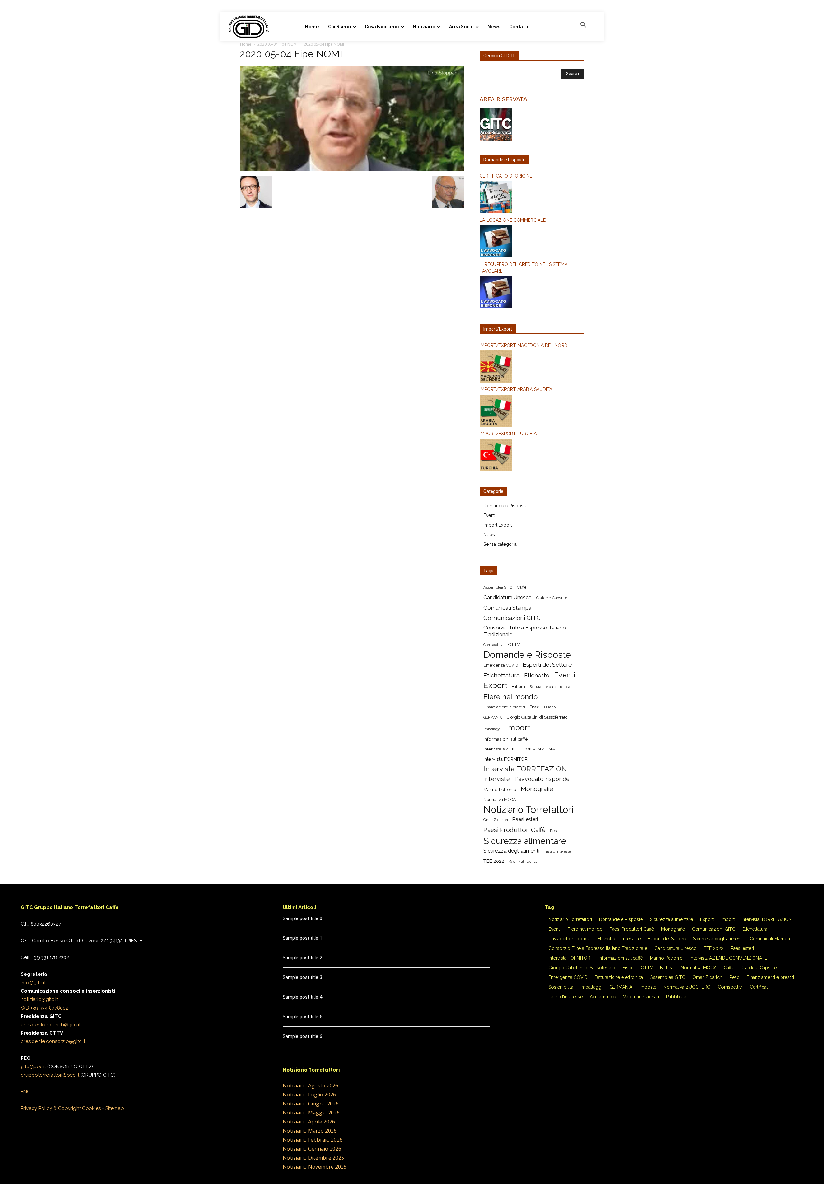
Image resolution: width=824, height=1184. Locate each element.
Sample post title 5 (302, 1017)
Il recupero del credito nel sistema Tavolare (523, 268)
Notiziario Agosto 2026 (310, 1085)
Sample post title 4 (302, 997)
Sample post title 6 (302, 1036)
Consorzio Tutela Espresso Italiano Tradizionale (524, 631)
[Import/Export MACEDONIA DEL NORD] (532, 367)
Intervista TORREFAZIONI (526, 769)
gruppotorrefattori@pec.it (50, 1075)
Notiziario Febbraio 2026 (312, 1139)
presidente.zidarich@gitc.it (50, 1025)
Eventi (489, 515)
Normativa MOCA (499, 799)
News (489, 534)
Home (245, 44)
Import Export (497, 524)
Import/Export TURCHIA (508, 433)
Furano (550, 707)
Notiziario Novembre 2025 (315, 1166)
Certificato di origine (506, 176)
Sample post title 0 (302, 918)
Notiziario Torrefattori (528, 809)
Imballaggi (492, 729)
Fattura (518, 686)
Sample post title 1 (302, 938)
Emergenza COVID (500, 665)
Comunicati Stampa (507, 607)
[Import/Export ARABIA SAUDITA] (532, 412)
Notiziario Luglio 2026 (309, 1094)
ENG (26, 1092)
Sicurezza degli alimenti (511, 850)
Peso (554, 830)
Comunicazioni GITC (512, 617)
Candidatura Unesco (507, 597)
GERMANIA (492, 717)
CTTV (514, 644)
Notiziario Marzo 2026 (310, 1130)
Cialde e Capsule (551, 597)
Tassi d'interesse (557, 851)
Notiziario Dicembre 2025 (313, 1157)
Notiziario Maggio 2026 (311, 1112)
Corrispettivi (493, 645)
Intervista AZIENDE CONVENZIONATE (521, 748)
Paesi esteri (525, 819)
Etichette (536, 675)
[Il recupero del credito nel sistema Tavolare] (532, 293)
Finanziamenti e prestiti (504, 707)
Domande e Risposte (505, 505)
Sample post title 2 (302, 958)
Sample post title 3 (302, 977)
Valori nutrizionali (523, 861)
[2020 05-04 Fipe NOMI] (352, 169)
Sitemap (114, 1108)
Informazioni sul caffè (505, 738)
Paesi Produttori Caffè (514, 829)
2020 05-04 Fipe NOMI (278, 44)
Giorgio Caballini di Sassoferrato (536, 717)
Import (518, 727)
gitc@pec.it (33, 1066)
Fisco (534, 706)
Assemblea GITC (497, 587)
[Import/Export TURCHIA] (532, 456)
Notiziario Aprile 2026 (309, 1121)
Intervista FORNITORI (506, 759)
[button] (583, 25)
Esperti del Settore (547, 664)
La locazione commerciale (513, 220)
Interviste (496, 779)
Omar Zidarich (495, 819)
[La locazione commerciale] (532, 242)
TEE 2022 (493, 861)
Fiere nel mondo (510, 697)
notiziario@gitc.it (39, 999)
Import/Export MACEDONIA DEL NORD (523, 345)
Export (495, 685)
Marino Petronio (499, 789)
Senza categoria (500, 544)
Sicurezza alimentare (524, 840)
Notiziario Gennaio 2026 (312, 1148)
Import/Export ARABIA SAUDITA (516, 389)
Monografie (537, 789)
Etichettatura (501, 675)
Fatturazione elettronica (549, 687)
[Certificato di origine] (532, 198)
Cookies (91, 1108)
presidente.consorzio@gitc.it (53, 1041)
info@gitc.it (33, 982)
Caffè (521, 587)
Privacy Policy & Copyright (51, 1108)
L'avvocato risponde (542, 779)
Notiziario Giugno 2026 (311, 1103)
